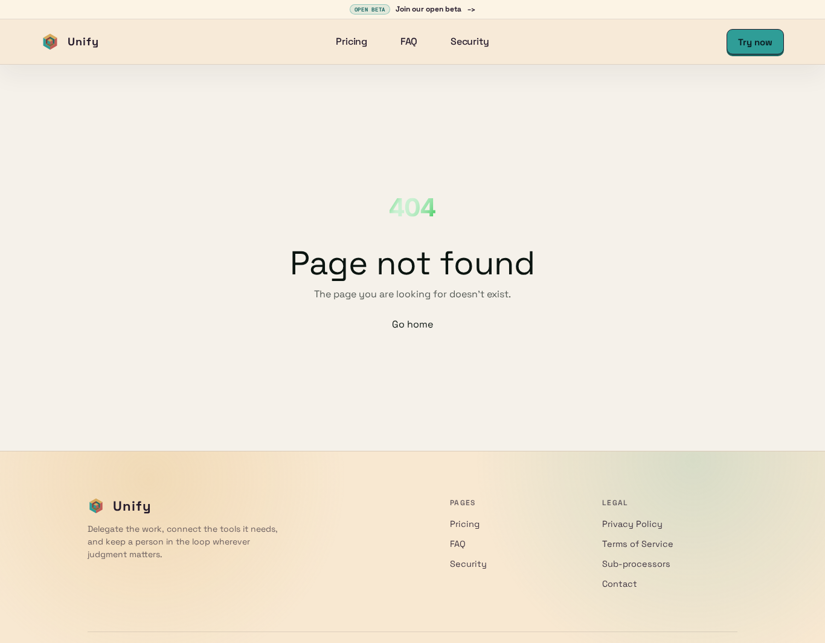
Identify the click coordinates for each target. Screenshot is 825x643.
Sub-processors (636, 563)
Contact (619, 583)
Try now (755, 42)
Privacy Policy (632, 524)
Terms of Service (637, 543)
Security (470, 41)
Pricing (351, 41)
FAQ (409, 41)
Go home (412, 324)
